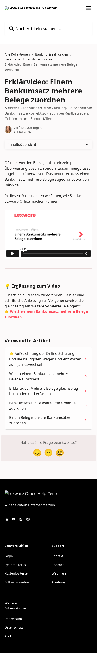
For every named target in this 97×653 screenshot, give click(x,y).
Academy (58, 582)
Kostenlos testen (17, 573)
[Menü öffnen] (88, 8)
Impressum (13, 619)
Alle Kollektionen (17, 54)
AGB (8, 636)
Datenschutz (14, 627)
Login (9, 556)
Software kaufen (17, 582)
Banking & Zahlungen (51, 54)
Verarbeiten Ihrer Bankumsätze (28, 59)
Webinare (59, 573)
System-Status (15, 565)
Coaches (58, 565)
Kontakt (57, 556)
